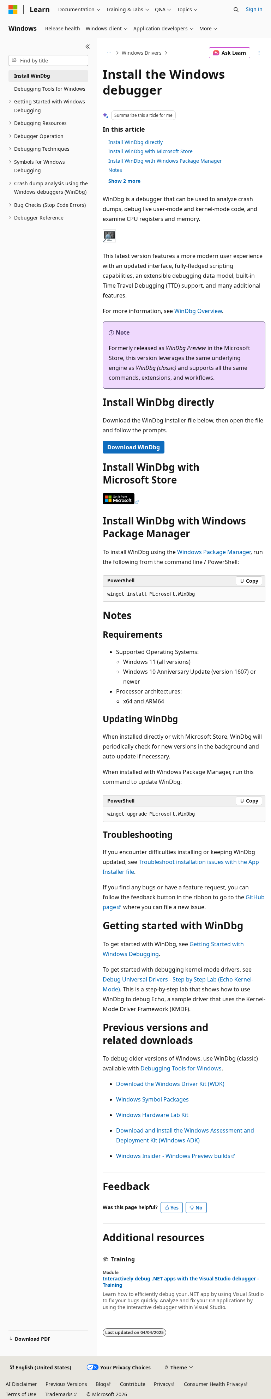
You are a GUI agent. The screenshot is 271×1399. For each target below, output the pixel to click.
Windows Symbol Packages (152, 1099)
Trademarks (59, 1394)
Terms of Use (21, 1394)
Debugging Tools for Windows (181, 1068)
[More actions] (259, 53)
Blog (101, 1384)
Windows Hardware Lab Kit (152, 1115)
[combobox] (48, 60)
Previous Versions (66, 1384)
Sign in (254, 9)
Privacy (162, 1384)
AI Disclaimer (21, 1384)
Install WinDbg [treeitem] (32, 75)
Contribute (132, 1384)
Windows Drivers (142, 52)
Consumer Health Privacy (213, 1384)
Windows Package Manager (214, 552)
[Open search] (236, 9)
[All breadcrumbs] (109, 53)
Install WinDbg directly (135, 142)
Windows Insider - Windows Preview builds (173, 1156)
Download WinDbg (133, 447)
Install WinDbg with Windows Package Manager (165, 160)
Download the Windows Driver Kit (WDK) (170, 1084)
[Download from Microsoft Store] (121, 502)
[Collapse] (88, 46)
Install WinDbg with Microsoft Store (150, 151)
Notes (115, 170)
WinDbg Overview (198, 311)
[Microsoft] (13, 9)
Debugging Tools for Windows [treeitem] (49, 88)
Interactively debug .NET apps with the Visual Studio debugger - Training (181, 1281)
